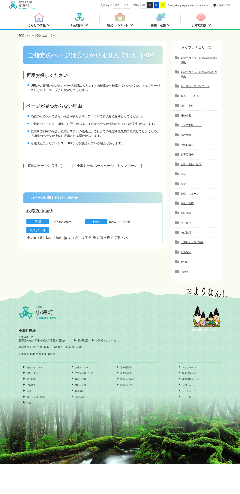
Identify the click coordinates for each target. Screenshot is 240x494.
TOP (21, 35)
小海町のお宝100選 (192, 242)
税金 (183, 184)
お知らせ (186, 262)
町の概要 (186, 115)
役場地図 (83, 340)
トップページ (189, 367)
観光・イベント (190, 96)
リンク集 (186, 397)
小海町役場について (192, 379)
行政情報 (186, 135)
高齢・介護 (80, 385)
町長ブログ (126, 385)
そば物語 (186, 232)
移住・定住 (187, 105)
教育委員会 (187, 154)
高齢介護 (186, 213)
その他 (184, 271)
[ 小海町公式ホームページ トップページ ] (107, 165)
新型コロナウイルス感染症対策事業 (199, 74)
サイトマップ (189, 391)
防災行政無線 (189, 373)
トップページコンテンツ (195, 86)
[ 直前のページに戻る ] (42, 165)
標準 (117, 5)
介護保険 (186, 252)
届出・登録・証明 (191, 164)
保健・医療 (187, 203)
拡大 (126, 5)
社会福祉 (186, 223)
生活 (183, 174)
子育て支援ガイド (191, 125)
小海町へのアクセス (107, 340)
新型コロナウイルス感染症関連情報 (199, 60)
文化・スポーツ (190, 193)
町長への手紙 (127, 379)
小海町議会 (187, 145)
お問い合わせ (189, 385)
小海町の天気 (223, 5)
